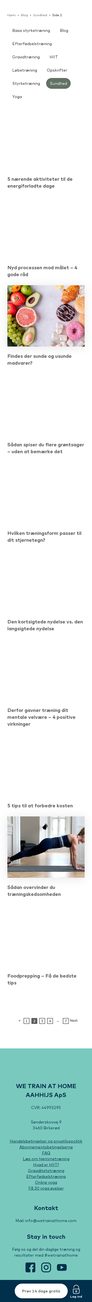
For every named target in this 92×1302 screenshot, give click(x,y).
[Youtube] (62, 1270)
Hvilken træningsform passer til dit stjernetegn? (44, 536)
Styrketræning (26, 83)
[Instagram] (46, 1270)
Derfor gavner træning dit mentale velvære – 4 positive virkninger (41, 717)
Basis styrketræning (31, 30)
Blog (64, 30)
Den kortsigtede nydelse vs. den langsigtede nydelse (45, 625)
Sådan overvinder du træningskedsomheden (34, 890)
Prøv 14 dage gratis (41, 1291)
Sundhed (58, 83)
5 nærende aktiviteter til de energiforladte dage (40, 182)
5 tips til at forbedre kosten (40, 805)
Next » (73, 1021)
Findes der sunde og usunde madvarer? (39, 359)
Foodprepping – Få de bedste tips (42, 979)
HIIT (54, 56)
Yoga (17, 96)
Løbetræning (24, 70)
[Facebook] (31, 1270)
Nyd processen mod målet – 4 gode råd (42, 270)
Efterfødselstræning (32, 43)
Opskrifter (57, 70)
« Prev (20, 1021)
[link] (23, 12)
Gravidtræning (26, 56)
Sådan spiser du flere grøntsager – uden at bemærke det (45, 447)
